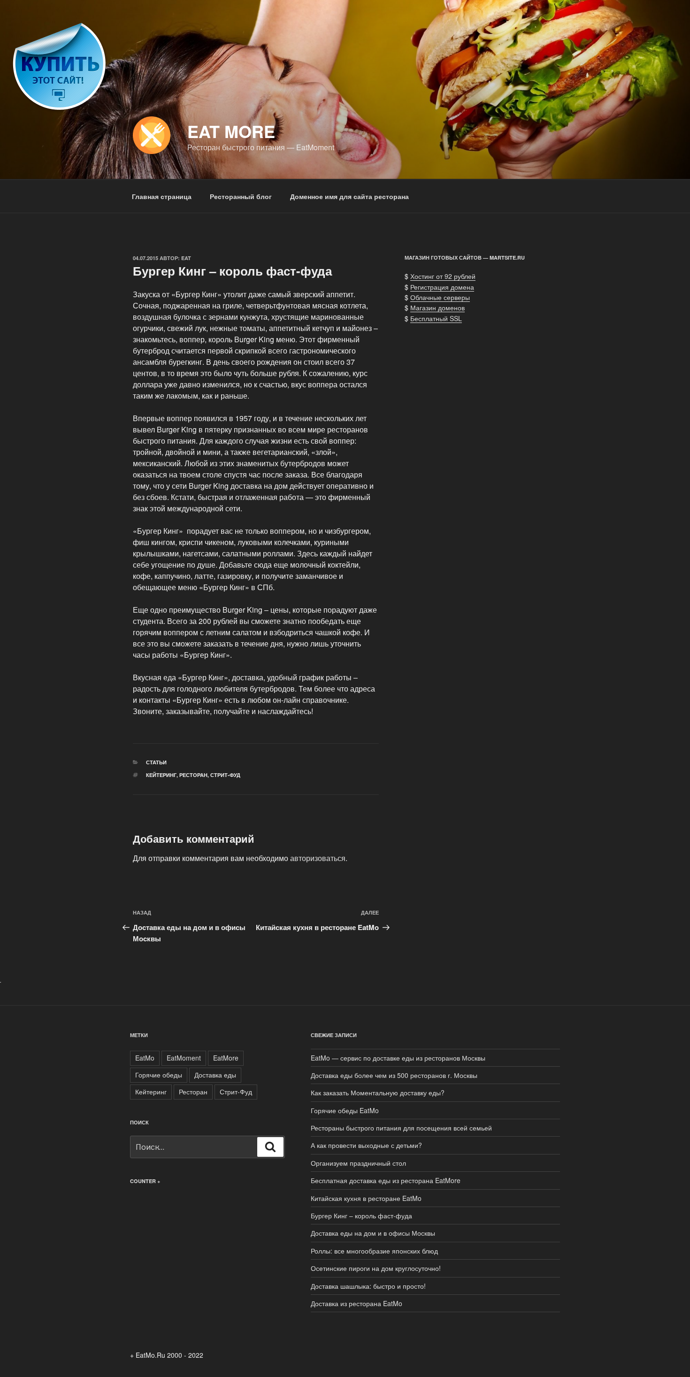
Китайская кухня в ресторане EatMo (366, 1198)
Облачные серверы (440, 297)
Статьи (156, 762)
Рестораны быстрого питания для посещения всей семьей (401, 1127)
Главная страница (162, 196)
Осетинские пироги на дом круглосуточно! (376, 1268)
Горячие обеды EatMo (345, 1110)
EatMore (225, 1057)
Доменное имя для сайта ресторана (349, 196)
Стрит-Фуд (225, 774)
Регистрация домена (442, 287)
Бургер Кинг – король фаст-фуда (361, 1215)
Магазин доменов (437, 307)
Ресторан (193, 774)
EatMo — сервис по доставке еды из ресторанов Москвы (398, 1057)
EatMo (144, 1057)
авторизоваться (317, 858)
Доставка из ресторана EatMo (356, 1303)
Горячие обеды (158, 1074)
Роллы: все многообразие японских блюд (374, 1250)
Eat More (231, 131)
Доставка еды (215, 1074)
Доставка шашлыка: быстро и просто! (368, 1286)
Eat (186, 258)
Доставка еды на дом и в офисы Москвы (373, 1233)
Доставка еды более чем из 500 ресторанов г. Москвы (394, 1075)
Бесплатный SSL (436, 318)
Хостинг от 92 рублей (442, 276)
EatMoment (184, 1057)
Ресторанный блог (241, 196)
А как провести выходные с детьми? (366, 1145)
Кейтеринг (161, 774)
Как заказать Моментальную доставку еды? (378, 1092)
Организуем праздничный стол (358, 1163)
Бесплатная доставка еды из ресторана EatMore (385, 1180)
